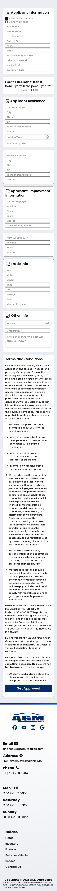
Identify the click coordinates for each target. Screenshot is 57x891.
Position (11, 206)
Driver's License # (17, 60)
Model (10, 280)
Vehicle (11, 323)
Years (10, 216)
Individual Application (21, 18)
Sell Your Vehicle (16, 855)
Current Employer (17, 201)
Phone (10, 45)
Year (9, 270)
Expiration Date (15, 70)
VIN (8, 289)
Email (10, 50)
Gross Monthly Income (19, 225)
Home (9, 838)
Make (10, 275)
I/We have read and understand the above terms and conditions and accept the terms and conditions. (29, 677)
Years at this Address (19, 126)
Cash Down (13, 330)
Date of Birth (14, 41)
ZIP (8, 121)
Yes (25, 90)
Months (11, 131)
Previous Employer (17, 237)
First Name (13, 26)
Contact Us (13, 867)
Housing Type (14, 137)
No (36, 90)
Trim (9, 284)
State (10, 117)
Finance (10, 849)
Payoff (10, 299)
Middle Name (14, 31)
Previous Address (16, 155)
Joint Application (18, 21)
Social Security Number (20, 55)
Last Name (13, 36)
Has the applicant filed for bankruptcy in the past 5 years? (28, 84)
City (9, 112)
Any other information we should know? (25, 339)
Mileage (11, 294)
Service (10, 861)
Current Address (16, 107)
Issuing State (14, 65)
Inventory (11, 844)
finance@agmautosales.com (23, 749)
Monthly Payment (17, 143)
